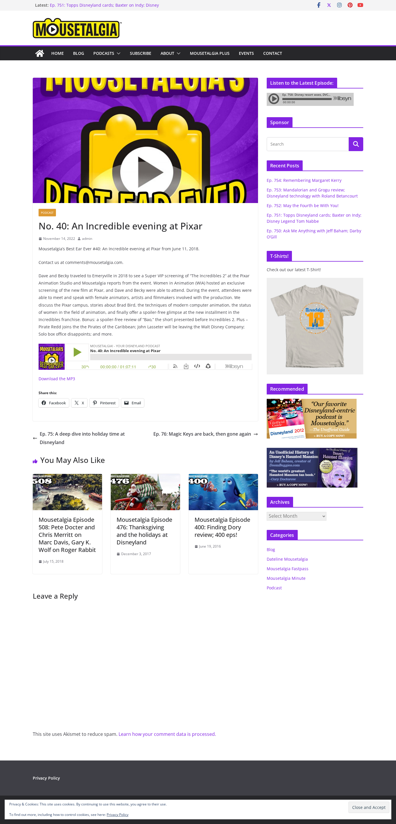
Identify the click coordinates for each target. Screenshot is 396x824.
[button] (117, 53)
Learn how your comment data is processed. (167, 734)
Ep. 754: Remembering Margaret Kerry (304, 180)
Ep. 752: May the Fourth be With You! (303, 205)
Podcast (47, 213)
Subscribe (140, 53)
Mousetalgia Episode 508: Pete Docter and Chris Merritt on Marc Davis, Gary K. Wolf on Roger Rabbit (67, 535)
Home (57, 53)
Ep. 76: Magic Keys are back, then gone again (202, 434)
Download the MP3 (57, 378)
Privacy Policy (46, 778)
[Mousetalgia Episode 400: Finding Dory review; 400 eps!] (223, 478)
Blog (78, 53)
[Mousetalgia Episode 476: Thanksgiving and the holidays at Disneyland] (145, 478)
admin (87, 238)
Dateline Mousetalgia (287, 559)
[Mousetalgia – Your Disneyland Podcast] (40, 53)
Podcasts (103, 53)
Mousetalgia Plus (210, 53)
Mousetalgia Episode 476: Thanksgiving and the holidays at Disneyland (144, 531)
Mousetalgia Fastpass (287, 568)
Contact (272, 53)
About (167, 53)
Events (246, 53)
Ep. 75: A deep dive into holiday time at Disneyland (82, 438)
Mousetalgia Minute (286, 578)
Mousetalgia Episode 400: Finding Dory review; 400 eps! (222, 527)
